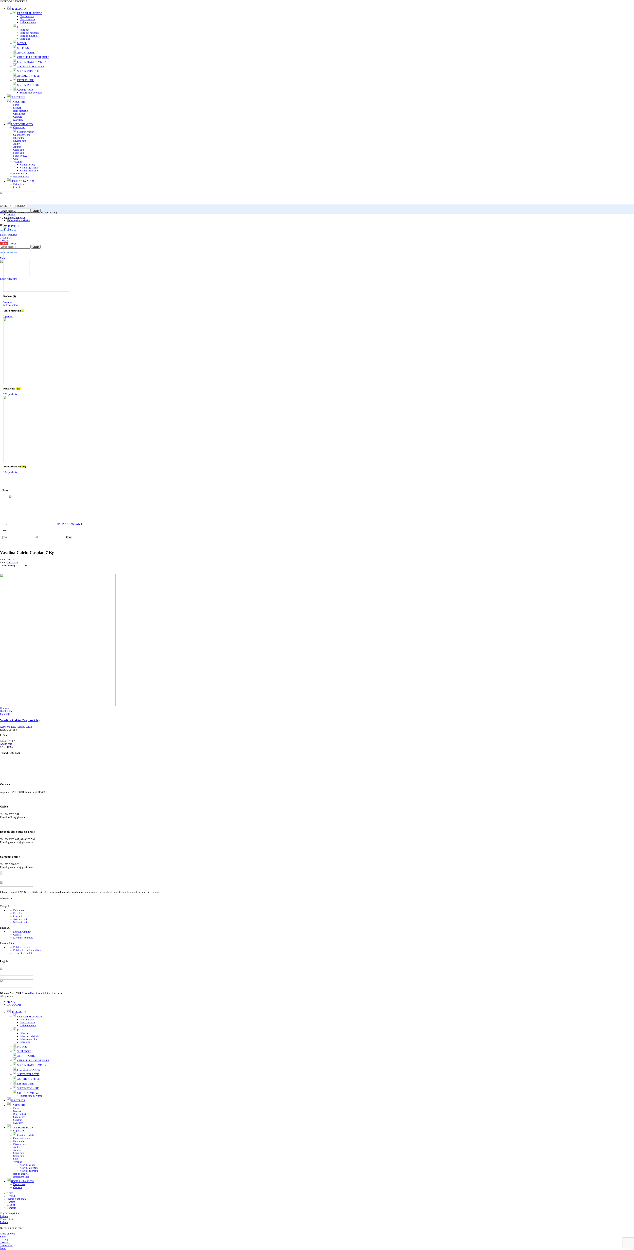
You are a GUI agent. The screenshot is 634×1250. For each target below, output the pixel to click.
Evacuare (18, 119)
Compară (11, 1207)
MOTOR (22, 43)
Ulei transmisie (27, 19)
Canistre (17, 187)
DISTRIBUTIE (25, 80)
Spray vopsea (20, 155)
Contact (17, 934)
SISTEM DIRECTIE (28, 71)
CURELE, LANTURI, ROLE (33, 57)
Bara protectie (20, 110)
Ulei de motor (27, 16)
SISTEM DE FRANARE (30, 66)
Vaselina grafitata (29, 167)
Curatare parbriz (25, 131)
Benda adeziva (21, 173)
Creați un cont (7, 1233)
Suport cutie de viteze (31, 92)
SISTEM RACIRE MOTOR (32, 61)
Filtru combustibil (29, 35)
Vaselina (17, 161)
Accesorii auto (7, 726)
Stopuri (17, 107)
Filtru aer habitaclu (29, 32)
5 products (8, 302)
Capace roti (19, 127)
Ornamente (19, 113)
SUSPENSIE (24, 48)
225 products (10, 394)
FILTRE (21, 26)
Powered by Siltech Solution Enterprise (41, 993)
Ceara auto (18, 149)
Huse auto (18, 137)
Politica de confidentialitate (27, 950)
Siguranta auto (20, 922)
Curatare (17, 116)
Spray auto (18, 152)
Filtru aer (24, 29)
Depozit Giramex (22, 931)
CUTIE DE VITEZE (28, 1092)
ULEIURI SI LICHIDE (29, 13)
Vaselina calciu (27, 164)
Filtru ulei (25, 38)
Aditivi (16, 143)
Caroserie (18, 916)
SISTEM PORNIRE (28, 85)
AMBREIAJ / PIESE (28, 75)
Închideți (4, 1216)
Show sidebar (7, 559)
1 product (8, 316)
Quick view (6, 711)
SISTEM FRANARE (28, 1069)
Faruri (16, 104)
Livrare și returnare (23, 937)
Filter (68, 537)
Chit (15, 158)
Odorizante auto (21, 134)
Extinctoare (19, 184)
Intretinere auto (21, 176)
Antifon (17, 146)
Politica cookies (21, 947)
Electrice (17, 913)
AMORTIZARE (26, 52)
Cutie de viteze (25, 89)
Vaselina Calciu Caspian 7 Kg (20, 720)
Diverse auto (19, 140)
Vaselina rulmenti (29, 170)
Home (3, 212)
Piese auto (18, 910)
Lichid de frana (28, 22)
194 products (10, 472)
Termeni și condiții (23, 953)
